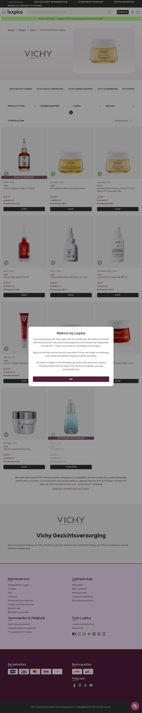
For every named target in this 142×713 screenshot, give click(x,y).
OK (71, 379)
